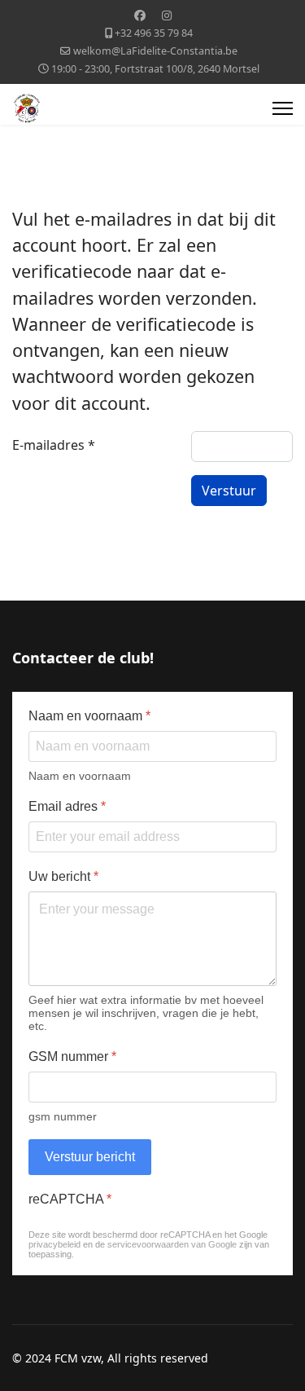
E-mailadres (53, 445)
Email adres (67, 806)
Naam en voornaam (89, 716)
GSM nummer (72, 1056)
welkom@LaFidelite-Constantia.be (155, 51)
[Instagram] (167, 15)
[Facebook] (140, 15)
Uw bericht (63, 876)
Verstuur (229, 491)
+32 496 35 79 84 (154, 33)
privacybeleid (54, 1244)
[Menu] (282, 108)
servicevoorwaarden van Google (172, 1244)
